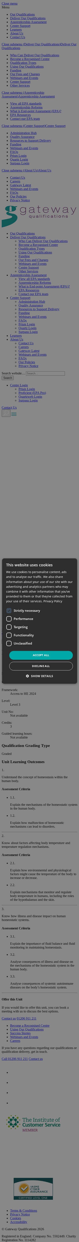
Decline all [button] (41, 666)
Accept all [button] (41, 655)
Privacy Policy (52, 601)
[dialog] (39, 621)
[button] (39, 676)
